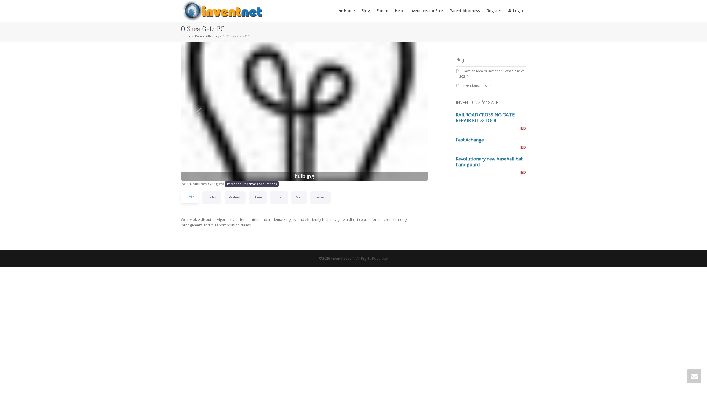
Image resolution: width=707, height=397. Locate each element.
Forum (382, 10)
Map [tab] (299, 197)
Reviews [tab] (320, 197)
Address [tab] (235, 197)
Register (494, 10)
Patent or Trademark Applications (252, 184)
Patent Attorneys (465, 10)
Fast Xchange (470, 139)
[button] (199, 111)
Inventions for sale (477, 85)
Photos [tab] (211, 197)
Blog (366, 10)
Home (349, 10)
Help (399, 10)
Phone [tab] (257, 197)
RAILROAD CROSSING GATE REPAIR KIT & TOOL (485, 117)
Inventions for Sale (426, 10)
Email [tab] (279, 197)
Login (517, 10)
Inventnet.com (343, 258)
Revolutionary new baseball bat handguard (489, 161)
